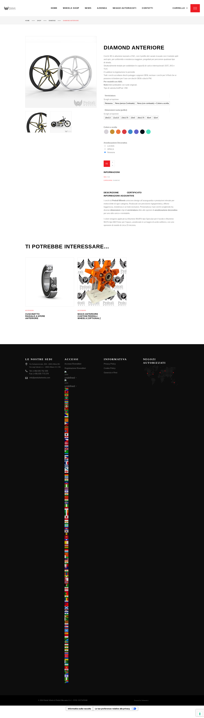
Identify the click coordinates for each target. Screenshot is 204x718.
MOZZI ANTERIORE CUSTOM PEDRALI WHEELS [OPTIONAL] (89, 316)
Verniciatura (110, 96)
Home (27, 20)
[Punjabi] (82, 596)
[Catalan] (82, 420)
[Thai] (82, 653)
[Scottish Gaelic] (82, 607)
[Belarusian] (82, 409)
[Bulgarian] (82, 417)
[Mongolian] (82, 573)
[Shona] (82, 616)
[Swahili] (82, 639)
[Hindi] (82, 494)
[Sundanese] (82, 636)
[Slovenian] (82, 627)
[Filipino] (82, 457)
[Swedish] (82, 641)
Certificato (134, 192)
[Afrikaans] (82, 389)
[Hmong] (82, 497)
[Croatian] (82, 437)
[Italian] (82, 514)
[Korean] (82, 531)
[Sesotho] (82, 613)
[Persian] (82, 587)
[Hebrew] (82, 491)
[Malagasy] (82, 556)
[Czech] (82, 440)
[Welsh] (82, 670)
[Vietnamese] (82, 667)
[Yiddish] (82, 675)
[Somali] (82, 630)
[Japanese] (82, 517)
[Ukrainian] (82, 658)
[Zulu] (82, 681)
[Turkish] (82, 656)
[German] (82, 474)
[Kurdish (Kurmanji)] (82, 534)
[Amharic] (82, 394)
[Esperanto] (82, 451)
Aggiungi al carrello (134, 164)
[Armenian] (82, 400)
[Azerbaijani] (82, 403)
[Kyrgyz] (82, 536)
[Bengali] (82, 412)
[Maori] (82, 568)
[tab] (115, 192)
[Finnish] (82, 460)
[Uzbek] (82, 664)
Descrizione (111, 192)
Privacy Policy (110, 364)
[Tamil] (82, 647)
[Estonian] (82, 454)
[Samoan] (82, 605)
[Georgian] (82, 471)
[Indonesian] (82, 508)
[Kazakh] (82, 525)
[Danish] (82, 443)
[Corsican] (82, 434)
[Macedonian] (82, 553)
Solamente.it (145, 700)
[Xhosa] (82, 673)
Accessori (29, 310)
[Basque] (82, 406)
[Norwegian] (82, 582)
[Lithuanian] (82, 548)
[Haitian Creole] (82, 482)
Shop (39, 20)
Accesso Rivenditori (73, 364)
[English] (82, 448)
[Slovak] (82, 624)
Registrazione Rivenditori (75, 368)
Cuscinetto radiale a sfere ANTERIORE (35, 316)
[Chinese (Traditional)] (82, 431)
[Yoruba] (82, 678)
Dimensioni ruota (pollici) (116, 110)
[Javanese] (82, 519)
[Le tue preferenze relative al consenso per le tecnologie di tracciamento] (200, 714)
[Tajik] (82, 644)
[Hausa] (82, 485)
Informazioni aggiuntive (119, 196)
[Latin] (82, 542)
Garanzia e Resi (110, 373)
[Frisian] (82, 465)
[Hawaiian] (82, 488)
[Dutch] (82, 446)
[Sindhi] (82, 619)
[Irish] (82, 511)
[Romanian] (82, 599)
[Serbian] (82, 610)
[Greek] (82, 477)
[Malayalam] (82, 562)
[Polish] (82, 590)
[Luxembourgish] (82, 551)
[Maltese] (82, 565)
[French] (82, 463)
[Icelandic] (82, 502)
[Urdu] (82, 661)
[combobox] (111, 99)
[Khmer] (82, 528)
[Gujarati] (82, 480)
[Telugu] (82, 650)
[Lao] (82, 539)
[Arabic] (82, 397)
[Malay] (82, 559)
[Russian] (82, 602)
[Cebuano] (82, 423)
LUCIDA (110, 146)
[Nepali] (82, 579)
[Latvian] (82, 545)
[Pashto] (82, 585)
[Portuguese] (82, 593)
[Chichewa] (82, 426)
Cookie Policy (109, 368)
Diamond (52, 20)
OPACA (110, 149)
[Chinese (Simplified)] (82, 429)
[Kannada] (82, 522)
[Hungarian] (82, 499)
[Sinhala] (82, 622)
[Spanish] (82, 633)
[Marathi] (82, 570)
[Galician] (82, 468)
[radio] (108, 103)
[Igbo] (82, 505)
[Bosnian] (82, 414)
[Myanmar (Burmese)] (82, 576)
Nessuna (111, 152)
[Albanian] (82, 392)
